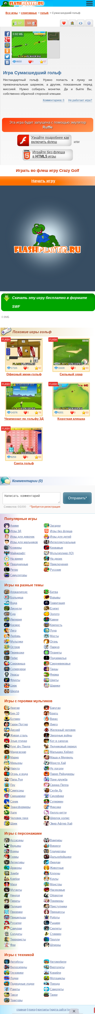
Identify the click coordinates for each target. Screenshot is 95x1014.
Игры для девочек (22, 536)
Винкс (54, 719)
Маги (13, 884)
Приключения (59, 564)
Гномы (14, 856)
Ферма (54, 674)
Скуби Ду (56, 790)
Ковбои (15, 878)
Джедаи (55, 862)
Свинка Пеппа (59, 785)
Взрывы (55, 597)
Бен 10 (14, 713)
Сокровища (17, 663)
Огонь (54, 641)
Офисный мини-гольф (24, 374)
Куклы (54, 878)
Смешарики (17, 796)
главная (22, 1009)
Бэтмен (15, 719)
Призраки (16, 912)
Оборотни (56, 895)
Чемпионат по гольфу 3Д (24, 418)
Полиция (16, 906)
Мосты (54, 636)
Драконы (16, 867)
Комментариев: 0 (53, 100)
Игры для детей (60, 536)
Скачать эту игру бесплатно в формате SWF (49, 302)
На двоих (56, 558)
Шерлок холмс (60, 818)
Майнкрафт (17, 553)
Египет (54, 608)
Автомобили (58, 961)
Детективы (17, 862)
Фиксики (55, 807)
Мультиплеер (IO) (62, 553)
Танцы (54, 669)
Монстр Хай (58, 763)
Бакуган (55, 707)
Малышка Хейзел (61, 752)
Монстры (56, 884)
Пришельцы (18, 917)
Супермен (56, 801)
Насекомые (57, 889)
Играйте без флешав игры (48, 154)
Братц (54, 713)
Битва (54, 592)
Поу (12, 785)
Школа (14, 691)
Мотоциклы (57, 978)
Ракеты (15, 989)
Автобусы (16, 961)
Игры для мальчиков (24, 542)
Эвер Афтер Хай (61, 823)
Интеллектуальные (63, 542)
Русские (55, 569)
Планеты (56, 652)
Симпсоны (17, 790)
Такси (14, 994)
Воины (14, 851)
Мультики (16, 641)
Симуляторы (18, 575)
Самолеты (57, 989)
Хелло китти (58, 812)
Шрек (13, 823)
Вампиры (56, 840)
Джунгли (16, 608)
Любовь (15, 636)
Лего (13, 630)
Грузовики (16, 972)
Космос (15, 625)
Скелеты (55, 928)
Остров (15, 647)
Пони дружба (58, 779)
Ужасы (14, 674)
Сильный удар (71, 374)
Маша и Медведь (61, 757)
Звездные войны (61, 735)
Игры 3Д (15, 531)
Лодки (14, 978)
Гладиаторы (58, 851)
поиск (32, 1009)
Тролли (55, 939)
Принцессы (57, 912)
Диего (54, 724)
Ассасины (16, 840)
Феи (12, 945)
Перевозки (17, 652)
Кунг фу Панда (20, 746)
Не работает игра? (80, 100)
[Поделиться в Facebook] (7, 33)
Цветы (54, 680)
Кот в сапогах (59, 741)
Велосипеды (18, 967)
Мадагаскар (18, 752)
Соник (14, 801)
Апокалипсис (19, 592)
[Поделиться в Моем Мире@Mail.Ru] (7, 45)
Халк (13, 812)
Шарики (55, 685)
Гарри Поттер (19, 724)
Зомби (14, 873)
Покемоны (56, 901)
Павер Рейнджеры (62, 774)
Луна (53, 630)
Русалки (15, 923)
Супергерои (18, 669)
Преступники (58, 906)
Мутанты (16, 889)
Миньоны (16, 763)
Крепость (56, 625)
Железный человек (63, 730)
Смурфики (57, 796)
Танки (53, 994)
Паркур (54, 647)
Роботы (55, 917)
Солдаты (16, 934)
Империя (16, 619)
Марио (14, 757)
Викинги (55, 845)
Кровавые (56, 547)
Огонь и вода (19, 774)
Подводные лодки (22, 983)
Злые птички (18, 741)
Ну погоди (56, 768)
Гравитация (57, 603)
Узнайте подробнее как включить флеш (50, 140)
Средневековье (60, 663)
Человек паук (19, 818)
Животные (57, 867)
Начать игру (43, 181)
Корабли (55, 972)
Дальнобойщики (60, 856)
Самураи (16, 928)
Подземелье (58, 658)
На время (16, 558)
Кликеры (16, 547)
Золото (54, 614)
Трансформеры (20, 807)
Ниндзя (15, 895)
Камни (54, 619)
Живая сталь (19, 735)
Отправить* (77, 498)
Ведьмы (15, 845)
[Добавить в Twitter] (7, 56)
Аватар (15, 707)
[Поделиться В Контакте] (7, 62)
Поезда (55, 983)
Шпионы (55, 945)
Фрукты (15, 680)
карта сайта (58, 1009)
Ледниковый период (63, 746)
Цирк (13, 685)
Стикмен (55, 934)
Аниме (14, 525)
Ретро (14, 569)
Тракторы (16, 1000)
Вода (13, 603)
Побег (14, 658)
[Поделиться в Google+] (7, 39)
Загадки (55, 525)
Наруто (15, 768)
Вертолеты (57, 967)
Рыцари (55, 923)
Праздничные (19, 564)
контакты (43, 1009)
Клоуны (55, 873)
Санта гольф (24, 463)
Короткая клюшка (71, 418)
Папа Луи (16, 779)
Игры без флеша (61, 531)
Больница (16, 597)
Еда (12, 614)
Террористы (18, 939)
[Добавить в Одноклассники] (7, 51)
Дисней (15, 730)
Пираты (15, 901)
